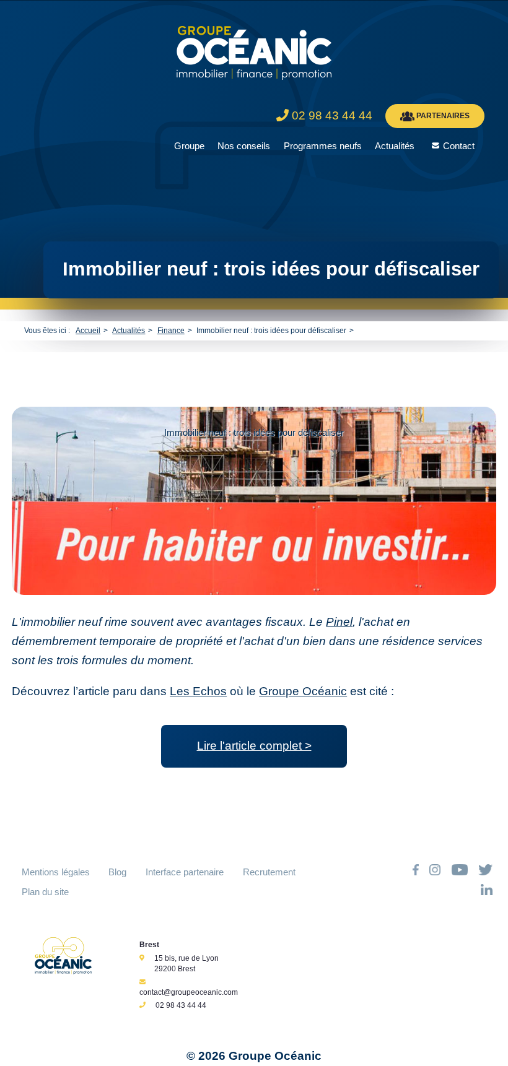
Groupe (189, 146)
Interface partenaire (185, 872)
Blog (117, 872)
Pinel (339, 621)
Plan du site (45, 891)
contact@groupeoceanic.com (188, 992)
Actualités (394, 146)
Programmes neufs (323, 146)
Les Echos (198, 691)
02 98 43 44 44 (180, 1005)
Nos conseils (243, 146)
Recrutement (269, 872)
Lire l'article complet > (254, 745)
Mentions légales (56, 872)
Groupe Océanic (303, 691)
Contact (459, 146)
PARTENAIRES (442, 115)
